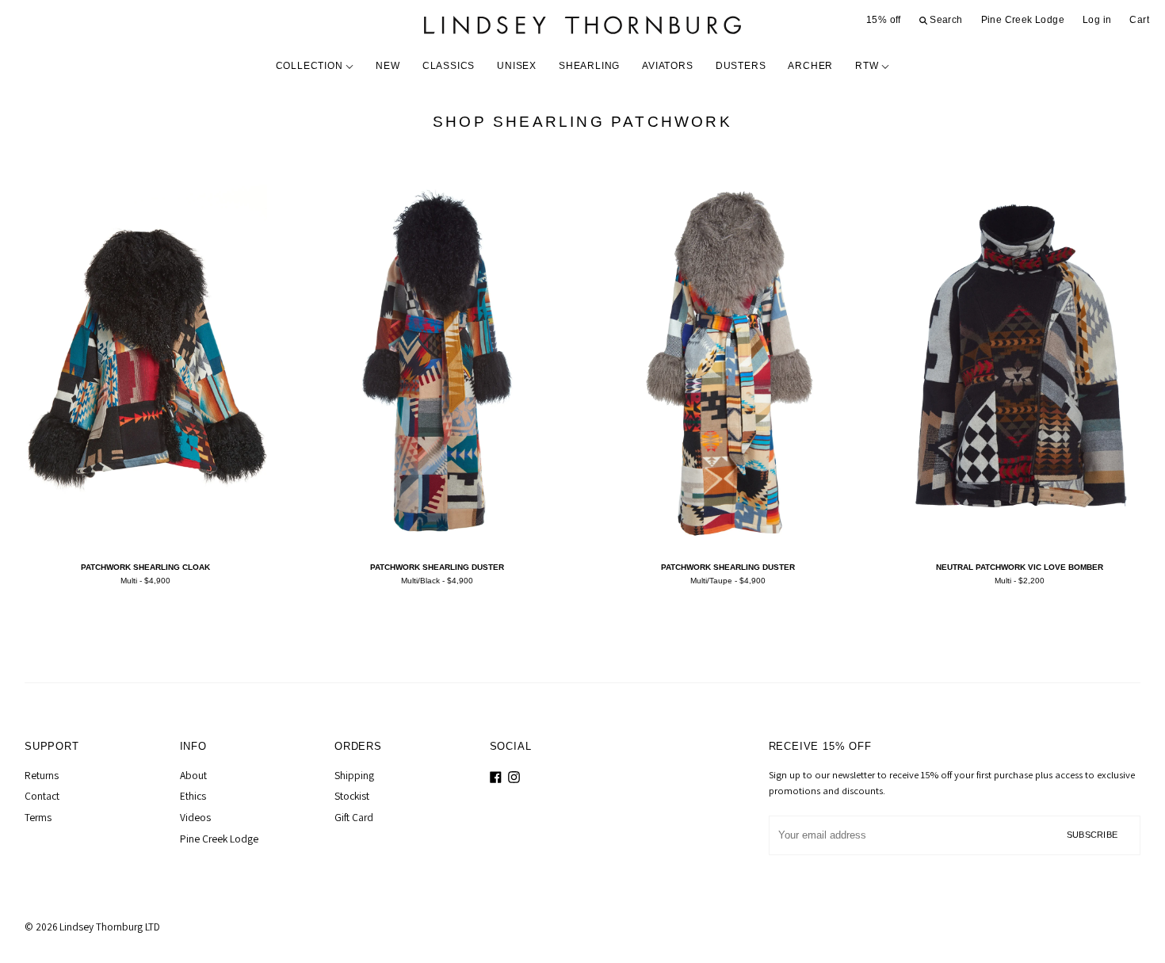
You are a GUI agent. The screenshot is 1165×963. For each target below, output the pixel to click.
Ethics (193, 796)
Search (945, 19)
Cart (1139, 19)
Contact (42, 796)
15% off (883, 19)
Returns (42, 775)
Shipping (354, 775)
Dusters (741, 65)
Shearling (589, 65)
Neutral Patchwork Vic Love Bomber (1019, 567)
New (387, 65)
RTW (868, 65)
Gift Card (353, 817)
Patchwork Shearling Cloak (145, 567)
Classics (448, 65)
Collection (311, 65)
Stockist (351, 796)
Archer (810, 65)
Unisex (517, 65)
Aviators (667, 65)
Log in (1097, 19)
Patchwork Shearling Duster (437, 567)
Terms (38, 817)
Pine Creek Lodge (1022, 19)
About (193, 775)
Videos (195, 817)
